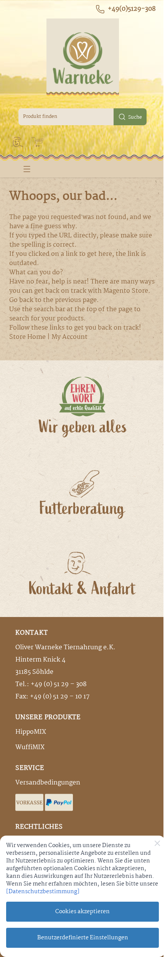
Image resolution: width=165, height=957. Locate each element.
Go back (21, 300)
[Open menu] (26, 169)
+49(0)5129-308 (132, 9)
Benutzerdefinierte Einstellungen (82, 937)
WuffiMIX (30, 747)
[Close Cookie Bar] (157, 843)
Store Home (27, 337)
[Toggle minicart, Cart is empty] (37, 142)
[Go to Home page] (82, 57)
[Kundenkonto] (17, 141)
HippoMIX (30, 732)
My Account (69, 337)
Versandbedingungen (47, 783)
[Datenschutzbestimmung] (42, 891)
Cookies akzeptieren (82, 911)
